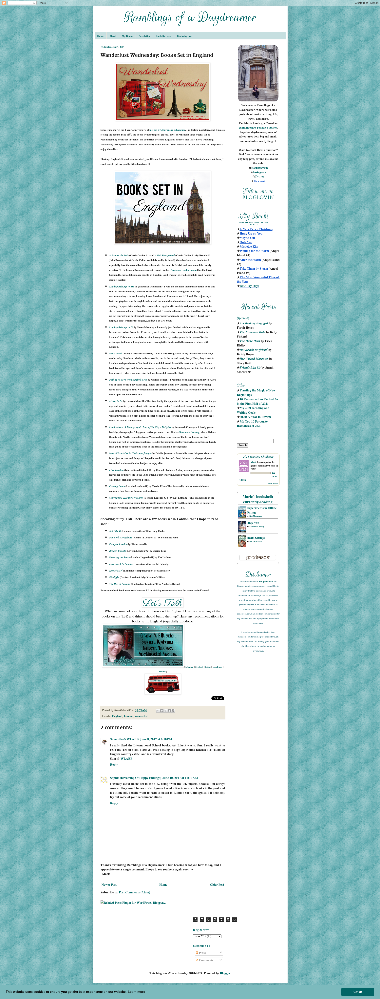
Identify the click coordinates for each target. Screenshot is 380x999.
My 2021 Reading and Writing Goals (253, 410)
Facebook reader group (183, 270)
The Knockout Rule (252, 332)
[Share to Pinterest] (173, 711)
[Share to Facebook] (169, 711)
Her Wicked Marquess (254, 358)
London (128, 716)
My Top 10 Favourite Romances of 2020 (252, 423)
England (117, 716)
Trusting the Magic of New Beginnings (256, 392)
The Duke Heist (250, 341)
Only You (253, 522)
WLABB (127, 758)
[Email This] (158, 711)
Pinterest (162, 671)
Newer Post (109, 884)
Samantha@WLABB (124, 739)
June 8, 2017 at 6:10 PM (156, 739)
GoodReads (217, 667)
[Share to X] (165, 711)
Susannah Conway (189, 432)
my (151, 130)
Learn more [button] (136, 991)
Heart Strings (256, 537)
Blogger (225, 973)
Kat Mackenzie (255, 515)
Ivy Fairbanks (255, 541)
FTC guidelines (266, 581)
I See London (116, 470)
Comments (205, 960)
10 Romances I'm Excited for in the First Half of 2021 (258, 401)
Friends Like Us (250, 367)
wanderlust (141, 716)
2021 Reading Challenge (258, 456)
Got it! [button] (357, 991)
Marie (253, 462)
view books (273, 483)
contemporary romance (254, 127)
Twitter (208, 667)
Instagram (189, 667)
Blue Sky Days (249, 285)
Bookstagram (184, 36)
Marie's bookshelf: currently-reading (258, 499)
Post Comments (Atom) (134, 892)
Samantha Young (256, 526)
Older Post (217, 884)
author (273, 127)
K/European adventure (172, 130)
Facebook (199, 667)
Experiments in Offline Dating (262, 510)
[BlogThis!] (162, 711)
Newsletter (144, 36)
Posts (202, 952)
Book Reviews (163, 36)
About (112, 36)
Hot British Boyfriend (254, 349)
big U (157, 130)
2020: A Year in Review (255, 416)
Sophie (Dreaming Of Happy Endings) (135, 777)
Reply (114, 764)
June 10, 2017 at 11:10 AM (180, 777)
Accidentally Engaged (254, 323)
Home (100, 36)
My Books (127, 36)
